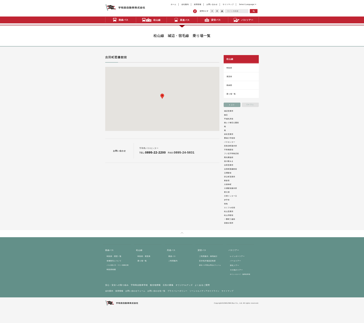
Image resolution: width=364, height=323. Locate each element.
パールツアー (235, 261)
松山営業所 (228, 211)
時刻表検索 (111, 269)
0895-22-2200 (155, 152)
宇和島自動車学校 (139, 285)
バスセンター (229, 142)
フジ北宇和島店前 (231, 154)
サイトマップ (228, 4)
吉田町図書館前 (230, 169)
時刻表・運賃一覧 (114, 256)
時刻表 (229, 68)
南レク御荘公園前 (231, 123)
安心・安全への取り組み (117, 285)
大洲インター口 (230, 196)
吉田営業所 (228, 165)
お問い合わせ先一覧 (156, 291)
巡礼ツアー (234, 265)
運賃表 (229, 77)
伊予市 (227, 200)
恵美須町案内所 (230, 146)
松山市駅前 (228, 215)
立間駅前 (227, 173)
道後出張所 (228, 223)
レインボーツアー (237, 256)
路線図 (229, 85)
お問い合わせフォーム (135, 291)
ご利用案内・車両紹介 (208, 256)
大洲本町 (227, 184)
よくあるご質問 (202, 285)
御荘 (226, 115)
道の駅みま (228, 161)
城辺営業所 (228, 111)
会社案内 (185, 4)
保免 (226, 204)
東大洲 (227, 192)
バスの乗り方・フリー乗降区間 (118, 265)
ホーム (173, 4)
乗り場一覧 (231, 94)
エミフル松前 (229, 208)
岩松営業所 (228, 134)
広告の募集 (168, 285)
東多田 (227, 181)
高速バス (172, 256)
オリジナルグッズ (184, 285)
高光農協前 (228, 157)
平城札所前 (228, 119)
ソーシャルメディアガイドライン (204, 291)
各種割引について (114, 261)
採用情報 (197, 4)
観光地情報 (155, 285)
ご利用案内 (173, 261)
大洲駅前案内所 (230, 188)
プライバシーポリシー (177, 291)
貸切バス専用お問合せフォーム (210, 265)
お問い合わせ (212, 4)
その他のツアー (236, 270)
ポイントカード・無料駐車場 (240, 274)
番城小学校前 (229, 138)
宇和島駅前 (228, 150)
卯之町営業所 (229, 177)
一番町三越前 (229, 219)
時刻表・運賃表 (143, 256)
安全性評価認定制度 (207, 261)
